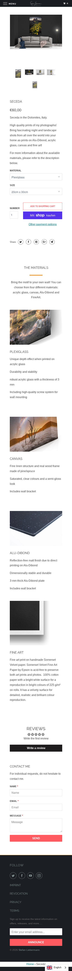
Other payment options (43, 224)
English (57, 967)
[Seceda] (36, 32)
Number (15, 208)
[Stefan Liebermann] (36, 3)
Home (30, 964)
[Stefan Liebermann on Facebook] (23, 875)
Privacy (15, 902)
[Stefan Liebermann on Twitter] (14, 875)
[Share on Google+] (44, 241)
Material (15, 170)
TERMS (14, 910)
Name (14, 786)
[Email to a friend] (52, 241)
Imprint (15, 885)
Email (14, 801)
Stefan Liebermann (29, 949)
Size (12, 185)
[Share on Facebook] (28, 241)
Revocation (19, 893)
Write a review (36, 748)
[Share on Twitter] (20, 241)
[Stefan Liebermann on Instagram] (40, 875)
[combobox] (57, 967)
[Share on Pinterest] (36, 241)
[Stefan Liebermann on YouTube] (31, 875)
